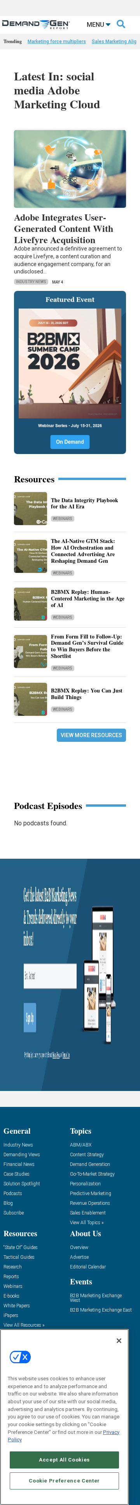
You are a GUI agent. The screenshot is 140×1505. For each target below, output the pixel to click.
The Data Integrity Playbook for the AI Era (84, 503)
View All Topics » (86, 1222)
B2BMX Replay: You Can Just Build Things (86, 693)
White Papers (17, 1305)
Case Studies (17, 1174)
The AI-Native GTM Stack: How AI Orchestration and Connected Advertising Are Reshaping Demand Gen (83, 550)
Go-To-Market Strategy (92, 1174)
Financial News (19, 1164)
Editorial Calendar (88, 1267)
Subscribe (14, 1213)
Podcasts (13, 1193)
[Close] (119, 1340)
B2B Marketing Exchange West (96, 1298)
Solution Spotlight (22, 1184)
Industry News (31, 282)
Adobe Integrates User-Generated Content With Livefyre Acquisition (63, 228)
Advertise (79, 1257)
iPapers (11, 1315)
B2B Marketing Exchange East (101, 1310)
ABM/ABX (80, 1145)
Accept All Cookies (64, 1460)
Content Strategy (87, 1154)
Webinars (62, 519)
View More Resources (91, 735)
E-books (11, 1296)
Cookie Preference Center (64, 1481)
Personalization (85, 1184)
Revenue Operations (90, 1203)
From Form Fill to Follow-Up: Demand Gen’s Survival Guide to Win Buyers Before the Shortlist (87, 646)
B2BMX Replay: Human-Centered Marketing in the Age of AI (87, 598)
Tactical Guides (19, 1257)
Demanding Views (22, 1154)
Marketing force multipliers (57, 41)
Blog (8, 1203)
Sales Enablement (88, 1213)
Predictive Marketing (90, 1193)
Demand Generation (90, 1164)
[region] (64, 1417)
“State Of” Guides (21, 1247)
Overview (79, 1247)
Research (13, 1267)
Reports (11, 1276)
